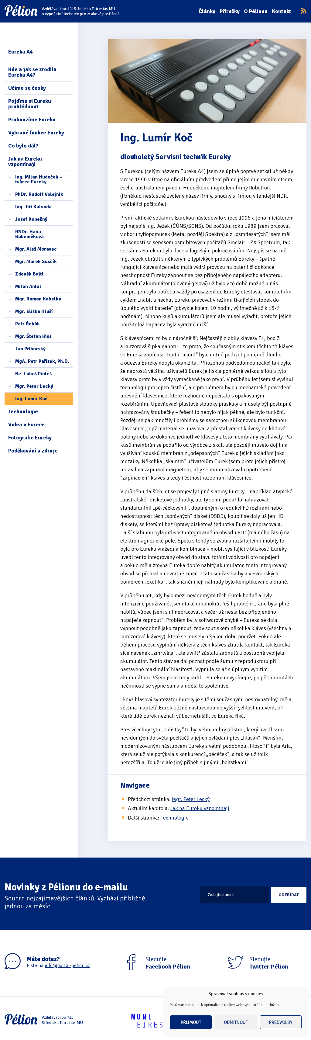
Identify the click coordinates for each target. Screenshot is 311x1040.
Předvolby (280, 1022)
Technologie (23, 411)
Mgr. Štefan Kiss (33, 336)
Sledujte (167, 963)
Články (207, 11)
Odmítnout (236, 1022)
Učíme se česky (27, 88)
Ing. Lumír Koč (31, 399)
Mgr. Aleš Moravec (36, 249)
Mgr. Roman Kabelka (38, 299)
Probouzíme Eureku (32, 119)
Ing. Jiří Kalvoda (33, 207)
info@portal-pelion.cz (67, 965)
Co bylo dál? (23, 145)
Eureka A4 (20, 51)
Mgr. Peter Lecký (34, 386)
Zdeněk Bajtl (29, 274)
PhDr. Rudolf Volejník (39, 194)
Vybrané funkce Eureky (36, 132)
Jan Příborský (30, 349)
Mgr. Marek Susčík (36, 261)
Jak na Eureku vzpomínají (25, 161)
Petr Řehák (27, 324)
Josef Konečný (31, 219)
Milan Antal (28, 286)
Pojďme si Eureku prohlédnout (29, 104)
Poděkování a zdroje (33, 450)
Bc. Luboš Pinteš (33, 374)
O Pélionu (256, 11)
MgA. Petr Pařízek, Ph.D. (42, 361)
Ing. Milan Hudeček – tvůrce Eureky (38, 179)
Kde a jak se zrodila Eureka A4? (32, 72)
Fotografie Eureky (30, 437)
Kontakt (281, 11)
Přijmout (191, 1022)
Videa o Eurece (26, 424)
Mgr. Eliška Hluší (34, 311)
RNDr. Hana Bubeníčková (29, 234)
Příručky (230, 11)
